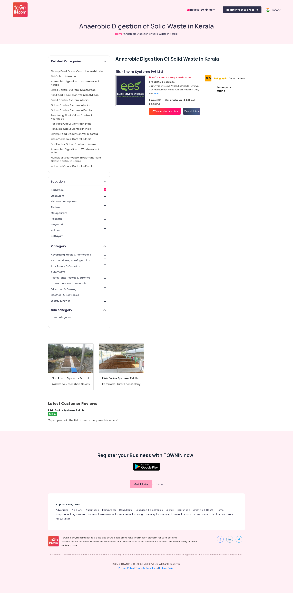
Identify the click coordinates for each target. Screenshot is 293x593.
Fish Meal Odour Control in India (71, 129)
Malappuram (59, 213)
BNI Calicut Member (63, 76)
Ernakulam (57, 195)
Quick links (141, 484)
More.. (157, 93)
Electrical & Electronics (65, 295)
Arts (80, 510)
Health (209, 510)
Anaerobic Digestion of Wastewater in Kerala (75, 83)
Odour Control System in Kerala (71, 110)
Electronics (156, 510)
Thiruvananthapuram (64, 201)
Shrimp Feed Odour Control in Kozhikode (77, 71)
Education (141, 510)
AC (73, 510)
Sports (187, 514)
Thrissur (56, 207)
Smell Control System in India (70, 100)
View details (191, 111)
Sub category (61, 310)
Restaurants (109, 510)
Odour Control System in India (70, 105)
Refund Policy (166, 568)
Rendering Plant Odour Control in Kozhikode (72, 116)
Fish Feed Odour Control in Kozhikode (75, 95)
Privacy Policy (126, 568)
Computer (164, 514)
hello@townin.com (202, 10)
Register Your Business (240, 10)
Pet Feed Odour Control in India (71, 123)
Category (58, 246)
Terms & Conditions (146, 568)
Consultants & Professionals (68, 283)
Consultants (125, 510)
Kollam (55, 230)
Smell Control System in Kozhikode (73, 90)
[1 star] (225, 78)
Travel (176, 514)
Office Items (124, 514)
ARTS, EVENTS (63, 518)
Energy (170, 510)
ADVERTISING (225, 514)
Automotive (58, 272)
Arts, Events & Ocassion (65, 266)
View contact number (166, 111)
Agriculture (78, 514)
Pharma (92, 514)
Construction (201, 514)
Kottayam (57, 236)
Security (150, 514)
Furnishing (197, 510)
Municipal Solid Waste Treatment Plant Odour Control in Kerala (76, 159)
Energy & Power (60, 300)
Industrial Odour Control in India (71, 139)
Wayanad (57, 224)
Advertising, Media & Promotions (71, 254)
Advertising (62, 510)
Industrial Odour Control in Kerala (72, 166)
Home (119, 34)
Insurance (182, 510)
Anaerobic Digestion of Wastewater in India (75, 150)
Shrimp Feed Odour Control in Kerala (74, 134)
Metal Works (107, 514)
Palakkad (56, 218)
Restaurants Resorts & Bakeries (70, 277)
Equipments (62, 514)
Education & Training (63, 289)
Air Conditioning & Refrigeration (70, 260)
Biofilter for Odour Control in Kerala (73, 144)
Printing (138, 514)
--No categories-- (62, 317)
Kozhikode (57, 190)
